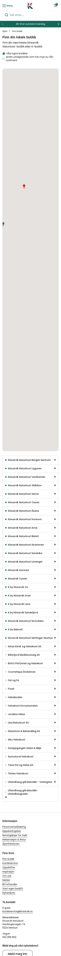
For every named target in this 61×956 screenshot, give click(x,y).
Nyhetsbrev (8, 892)
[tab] (30, 460)
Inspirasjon (8, 871)
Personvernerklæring (14, 826)
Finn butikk (8, 859)
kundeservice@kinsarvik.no (17, 911)
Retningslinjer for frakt (14, 835)
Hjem (4, 31)
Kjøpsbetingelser (11, 831)
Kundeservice (10, 863)
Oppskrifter (8, 867)
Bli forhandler (9, 884)
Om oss (6, 875)
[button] (55, 5)
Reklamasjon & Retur (14, 839)
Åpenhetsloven (11, 843)
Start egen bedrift (12, 888)
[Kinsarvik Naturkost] (30, 5)
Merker (6, 880)
